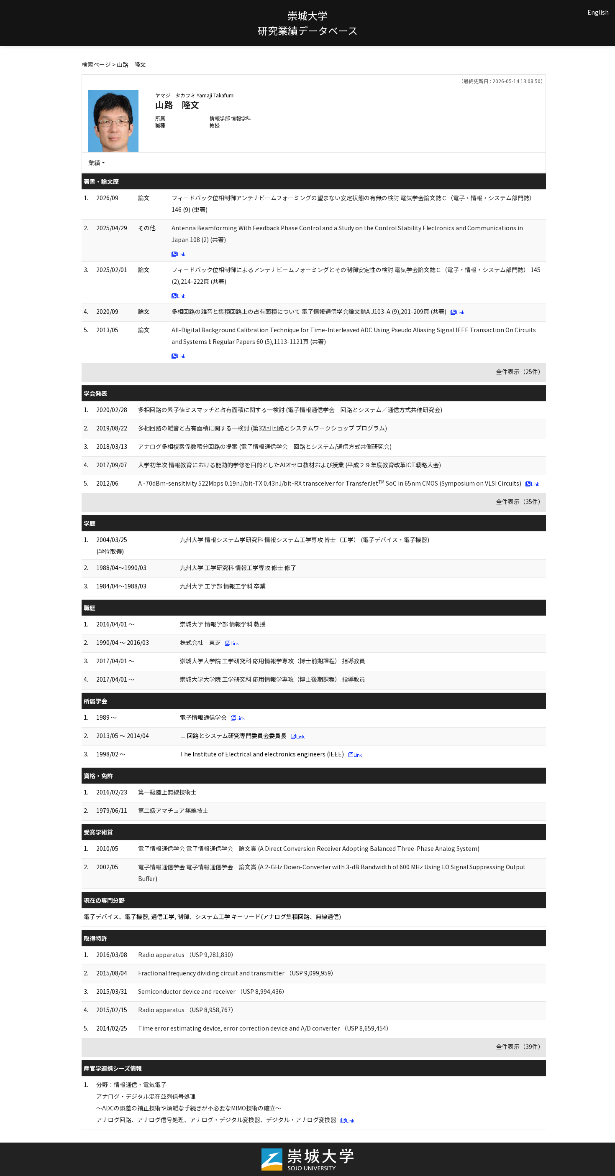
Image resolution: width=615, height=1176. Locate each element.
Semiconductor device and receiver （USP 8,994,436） (213, 991)
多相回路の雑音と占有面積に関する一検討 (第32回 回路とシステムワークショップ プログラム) (262, 428)
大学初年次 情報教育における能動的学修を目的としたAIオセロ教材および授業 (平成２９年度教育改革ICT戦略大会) (289, 465)
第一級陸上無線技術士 (167, 792)
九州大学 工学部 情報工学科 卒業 (223, 586)
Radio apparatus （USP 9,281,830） (187, 954)
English (598, 12)
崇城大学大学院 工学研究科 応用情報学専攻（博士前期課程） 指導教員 (272, 661)
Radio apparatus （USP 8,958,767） (187, 1009)
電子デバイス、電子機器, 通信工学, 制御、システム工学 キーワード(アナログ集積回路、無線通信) (212, 916)
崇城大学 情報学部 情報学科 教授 (223, 624)
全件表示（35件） (520, 501)
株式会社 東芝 (200, 642)
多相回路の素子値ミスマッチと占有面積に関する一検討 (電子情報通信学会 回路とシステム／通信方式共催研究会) (290, 409)
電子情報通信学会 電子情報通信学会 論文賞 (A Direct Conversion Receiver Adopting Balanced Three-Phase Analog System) (308, 848)
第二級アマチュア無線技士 (173, 810)
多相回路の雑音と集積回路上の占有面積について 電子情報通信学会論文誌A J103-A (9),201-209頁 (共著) (309, 311)
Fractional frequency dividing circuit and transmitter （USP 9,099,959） (237, 973)
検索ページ (96, 64)
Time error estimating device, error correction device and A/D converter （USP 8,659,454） (265, 1028)
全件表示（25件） (520, 371)
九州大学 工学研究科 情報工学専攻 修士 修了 (238, 567)
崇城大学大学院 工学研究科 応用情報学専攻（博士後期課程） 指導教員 (272, 679)
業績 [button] (94, 162)
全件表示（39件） (520, 1046)
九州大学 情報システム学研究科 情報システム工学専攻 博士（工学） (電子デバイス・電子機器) (304, 539)
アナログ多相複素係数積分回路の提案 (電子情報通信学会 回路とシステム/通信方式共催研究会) (265, 446)
